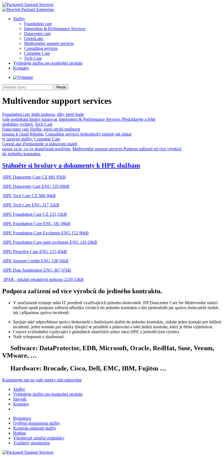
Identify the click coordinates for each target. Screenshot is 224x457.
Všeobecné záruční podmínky (38, 438)
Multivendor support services (49, 43)
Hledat (61, 87)
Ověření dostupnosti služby (36, 423)
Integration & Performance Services (55, 28)
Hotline (19, 433)
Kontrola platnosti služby (34, 428)
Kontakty (21, 68)
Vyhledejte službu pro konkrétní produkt (47, 63)
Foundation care (38, 23)
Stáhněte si (71, 165)
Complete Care (37, 53)
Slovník (19, 399)
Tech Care (33, 58)
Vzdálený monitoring (31, 443)
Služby (19, 18)
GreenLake (33, 38)
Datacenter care (37, 33)
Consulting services (41, 48)
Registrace (22, 418)
